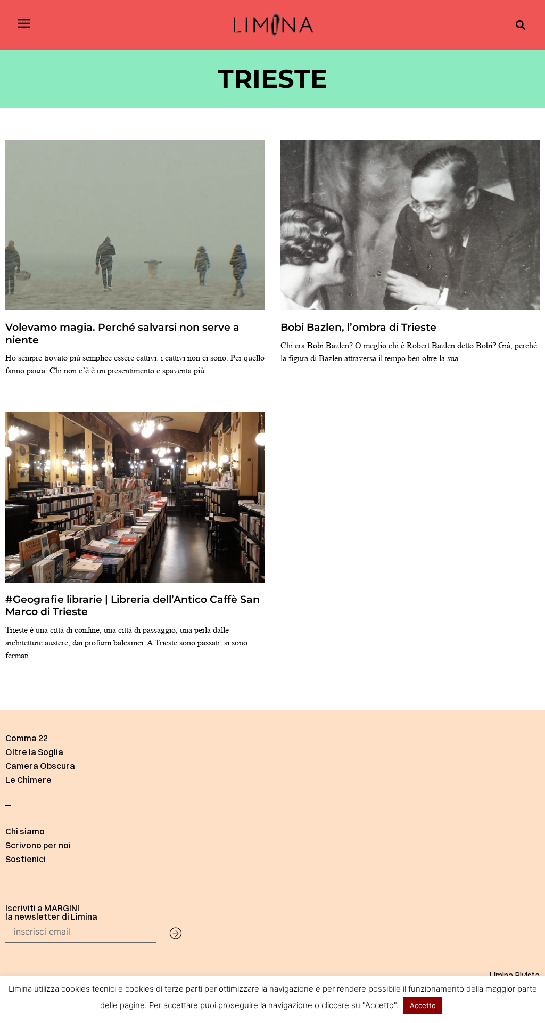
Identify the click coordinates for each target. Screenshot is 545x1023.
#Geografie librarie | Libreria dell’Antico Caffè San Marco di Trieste (132, 605)
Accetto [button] (423, 1005)
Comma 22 (26, 738)
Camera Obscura (40, 765)
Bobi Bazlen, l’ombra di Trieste (358, 327)
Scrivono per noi (38, 845)
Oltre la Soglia (34, 752)
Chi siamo (25, 831)
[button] (520, 25)
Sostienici (25, 859)
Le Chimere (28, 779)
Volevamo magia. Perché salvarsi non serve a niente (122, 333)
